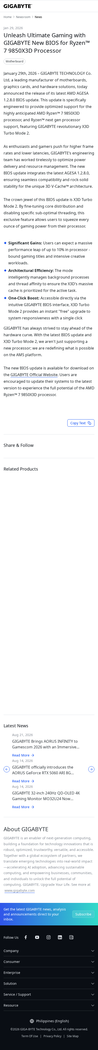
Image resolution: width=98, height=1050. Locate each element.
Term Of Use (29, 1036)
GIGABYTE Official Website (34, 374)
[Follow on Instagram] (48, 937)
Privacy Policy (52, 1036)
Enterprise (12, 972)
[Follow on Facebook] (25, 937)
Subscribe (83, 914)
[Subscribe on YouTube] (37, 937)
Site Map (72, 1036)
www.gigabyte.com (20, 890)
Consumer (12, 961)
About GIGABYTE (26, 829)
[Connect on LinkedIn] (60, 937)
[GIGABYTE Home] (18, 6)
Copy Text (78, 423)
